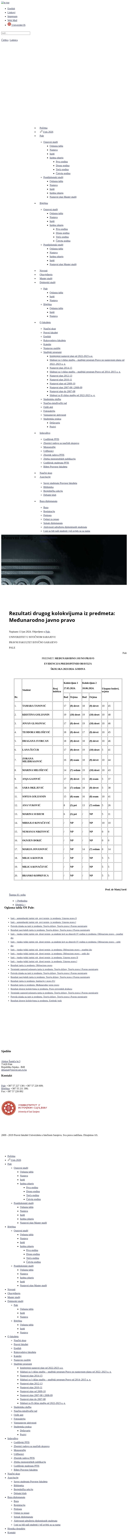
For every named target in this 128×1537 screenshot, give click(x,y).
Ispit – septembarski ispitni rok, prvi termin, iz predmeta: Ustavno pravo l (43, 922)
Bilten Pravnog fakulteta (55, 466)
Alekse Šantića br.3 (10, 1061)
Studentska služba (52, 399)
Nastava (54, 150)
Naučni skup (49, 328)
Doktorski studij (47, 282)
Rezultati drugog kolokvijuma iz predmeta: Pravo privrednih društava (41, 989)
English (11, 8)
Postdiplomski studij (53, 177)
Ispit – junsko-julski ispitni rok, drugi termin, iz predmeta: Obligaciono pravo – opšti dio (50, 953)
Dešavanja (55, 422)
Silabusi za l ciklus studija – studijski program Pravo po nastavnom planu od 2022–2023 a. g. (65, 1371)
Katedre (47, 344)
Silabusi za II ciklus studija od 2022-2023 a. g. (72, 395)
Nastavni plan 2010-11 (61, 379)
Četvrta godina (63, 173)
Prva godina (62, 161)
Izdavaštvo (45, 433)
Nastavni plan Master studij (63, 197)
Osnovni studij (50, 142)
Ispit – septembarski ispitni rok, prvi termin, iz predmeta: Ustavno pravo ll (44, 918)
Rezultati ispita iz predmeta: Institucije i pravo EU (33, 981)
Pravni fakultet (50, 332)
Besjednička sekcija (53, 491)
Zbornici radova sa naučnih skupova (61, 443)
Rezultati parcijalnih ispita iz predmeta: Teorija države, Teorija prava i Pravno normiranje (50, 930)
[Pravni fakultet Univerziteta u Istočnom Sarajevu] (64, 78)
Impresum (12, 16)
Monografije (49, 447)
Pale (42, 135)
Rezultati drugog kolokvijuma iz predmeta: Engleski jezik (36, 1001)
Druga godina (62, 165)
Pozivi (53, 426)
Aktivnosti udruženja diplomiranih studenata (65, 527)
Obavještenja (46, 274)
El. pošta (21, 894)
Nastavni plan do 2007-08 (62, 391)
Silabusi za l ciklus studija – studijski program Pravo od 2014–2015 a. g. (85, 371)
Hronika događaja (48, 537)
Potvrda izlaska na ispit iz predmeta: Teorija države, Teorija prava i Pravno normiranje (49, 926)
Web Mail (12, 20)
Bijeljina (44, 203)
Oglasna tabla (56, 146)
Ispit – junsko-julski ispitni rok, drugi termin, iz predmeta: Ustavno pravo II (44, 957)
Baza (45, 507)
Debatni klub (49, 495)
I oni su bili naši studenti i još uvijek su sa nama (66, 531)
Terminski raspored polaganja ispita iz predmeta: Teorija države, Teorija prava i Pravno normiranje (54, 969)
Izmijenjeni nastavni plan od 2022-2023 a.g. (71, 356)
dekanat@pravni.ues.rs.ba (14, 1070)
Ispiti (52, 153)
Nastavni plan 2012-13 (61, 375)
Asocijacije (45, 477)
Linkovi (11, 12)
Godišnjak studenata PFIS (56, 462)
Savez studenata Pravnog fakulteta (60, 483)
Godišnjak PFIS (51, 439)
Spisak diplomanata (53, 523)
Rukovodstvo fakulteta (54, 340)
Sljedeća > (20, 904)
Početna (43, 128)
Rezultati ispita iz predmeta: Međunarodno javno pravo (35, 985)
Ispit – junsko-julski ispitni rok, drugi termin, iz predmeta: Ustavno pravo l (44, 961)
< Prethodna (21, 900)
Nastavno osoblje (51, 348)
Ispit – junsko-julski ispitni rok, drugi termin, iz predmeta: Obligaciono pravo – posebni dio (51, 950)
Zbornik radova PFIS (53, 455)
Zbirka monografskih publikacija (59, 458)
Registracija (49, 511)
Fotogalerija (49, 411)
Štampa (13, 894)
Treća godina (62, 169)
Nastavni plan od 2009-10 (62, 383)
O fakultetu (45, 322)
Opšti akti (48, 407)
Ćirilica (4, 40)
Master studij (46, 278)
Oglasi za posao (51, 519)
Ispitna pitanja (56, 157)
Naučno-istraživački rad (55, 403)
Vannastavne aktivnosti (54, 415)
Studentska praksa (52, 418)
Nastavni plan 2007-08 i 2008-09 (66, 387)
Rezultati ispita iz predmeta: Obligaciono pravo (31, 965)
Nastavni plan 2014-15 (61, 368)
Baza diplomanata (48, 501)
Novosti (43, 270)
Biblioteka (48, 487)
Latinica (14, 40)
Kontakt (44, 541)
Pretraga (47, 515)
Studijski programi (52, 352)
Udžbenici (48, 451)
